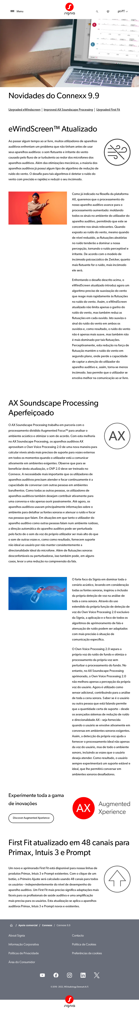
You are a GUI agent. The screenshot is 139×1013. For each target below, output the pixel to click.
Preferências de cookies (87, 953)
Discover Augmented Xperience (31, 818)
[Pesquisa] (97, 11)
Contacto (78, 935)
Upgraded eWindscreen (24, 110)
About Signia (16, 935)
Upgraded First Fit (108, 110)
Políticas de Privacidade (23, 953)
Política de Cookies (84, 944)
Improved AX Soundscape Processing (68, 110)
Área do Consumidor (21, 962)
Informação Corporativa (23, 944)
